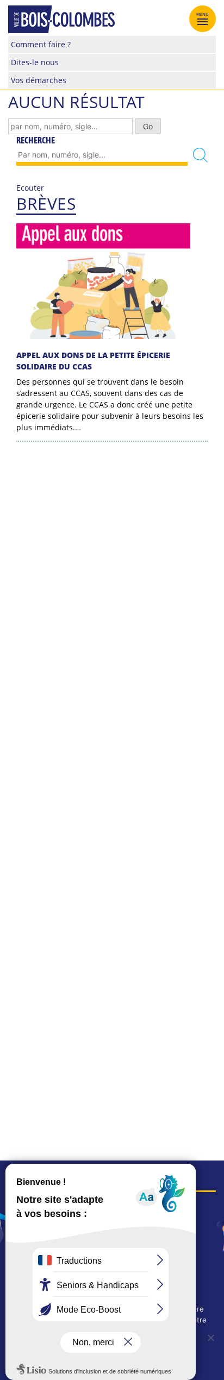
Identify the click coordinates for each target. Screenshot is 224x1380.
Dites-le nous (35, 62)
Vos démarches (38, 80)
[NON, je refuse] (210, 1337)
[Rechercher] (200, 155)
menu (202, 14)
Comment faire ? (41, 44)
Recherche (35, 140)
